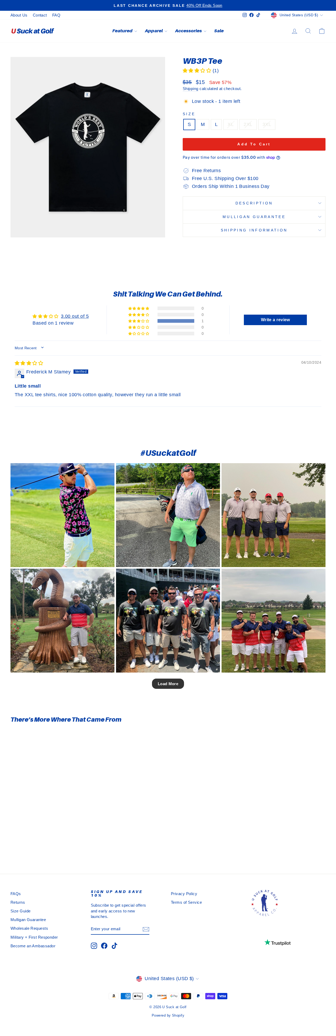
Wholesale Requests (29, 928)
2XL (248, 124)
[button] (198, 70)
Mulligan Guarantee (254, 217)
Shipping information (254, 230)
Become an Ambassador (32, 946)
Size (189, 114)
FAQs (15, 893)
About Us (19, 15)
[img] (29, 363)
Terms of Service (186, 902)
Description (254, 203)
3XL (266, 124)
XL (231, 124)
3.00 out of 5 (75, 316)
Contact (40, 15)
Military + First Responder (34, 937)
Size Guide (20, 911)
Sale (219, 30)
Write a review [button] (275, 320)
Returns (17, 902)
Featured (122, 30)
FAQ (56, 15)
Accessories (188, 30)
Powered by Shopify (168, 1015)
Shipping (190, 88)
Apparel (154, 30)
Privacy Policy (184, 893)
